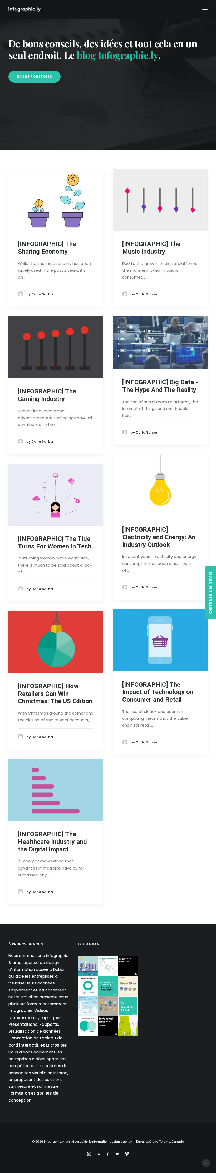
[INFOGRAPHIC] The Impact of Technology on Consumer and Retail (157, 692)
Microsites (56, 1045)
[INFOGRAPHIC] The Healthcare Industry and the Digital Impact (52, 841)
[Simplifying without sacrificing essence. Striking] (108, 1026)
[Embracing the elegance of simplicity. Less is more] (128, 966)
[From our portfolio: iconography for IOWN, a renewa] (128, 1026)
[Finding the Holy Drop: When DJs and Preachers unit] (88, 1026)
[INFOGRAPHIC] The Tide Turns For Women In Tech (54, 542)
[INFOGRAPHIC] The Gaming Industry (47, 395)
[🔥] (128, 1006)
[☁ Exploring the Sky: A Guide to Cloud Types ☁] (88, 1006)
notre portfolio (34, 76)
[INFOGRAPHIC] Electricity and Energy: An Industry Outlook (158, 537)
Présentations (22, 1024)
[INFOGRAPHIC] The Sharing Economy (47, 247)
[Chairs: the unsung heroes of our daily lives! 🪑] (108, 1006)
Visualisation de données (34, 1031)
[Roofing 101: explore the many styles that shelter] (128, 986)
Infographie (20, 1010)
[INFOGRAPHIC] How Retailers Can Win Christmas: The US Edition (55, 694)
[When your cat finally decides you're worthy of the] (88, 986)
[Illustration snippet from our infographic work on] (88, 966)
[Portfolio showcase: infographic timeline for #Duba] (108, 966)
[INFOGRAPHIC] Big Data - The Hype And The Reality (160, 385)
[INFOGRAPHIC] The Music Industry (151, 247)
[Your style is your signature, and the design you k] (108, 986)
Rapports (48, 1024)
